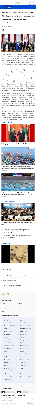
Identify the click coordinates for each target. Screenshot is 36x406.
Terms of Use (13, 403)
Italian (7, 374)
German (8, 354)
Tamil (23, 362)
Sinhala (24, 354)
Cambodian (8, 334)
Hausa (7, 359)
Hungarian (8, 368)
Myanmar (26, 328)
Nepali (23, 331)
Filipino (8, 348)
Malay (25, 323)
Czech (7, 340)
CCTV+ (3, 311)
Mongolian (25, 325)
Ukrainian (25, 371)
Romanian (25, 345)
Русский (3, 308)
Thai (22, 365)
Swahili (24, 359)
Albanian (8, 320)
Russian (24, 348)
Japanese (8, 376)
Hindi (6, 365)
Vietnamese (26, 376)
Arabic (7, 323)
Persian (24, 334)
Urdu (22, 374)
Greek (8, 357)
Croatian (8, 337)
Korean (7, 379)
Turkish (24, 368)
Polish (23, 337)
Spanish (24, 357)
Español (20, 303)
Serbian (24, 351)
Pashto (23, 342)
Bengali (7, 328)
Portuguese (25, 340)
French (8, 351)
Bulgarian (9, 331)
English (3, 303)
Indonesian (11, 371)
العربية (19, 306)
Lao (22, 320)
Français (3, 306)
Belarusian (9, 325)
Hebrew (7, 362)
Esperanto (9, 345)
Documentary (21, 308)
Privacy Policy (4, 403)
